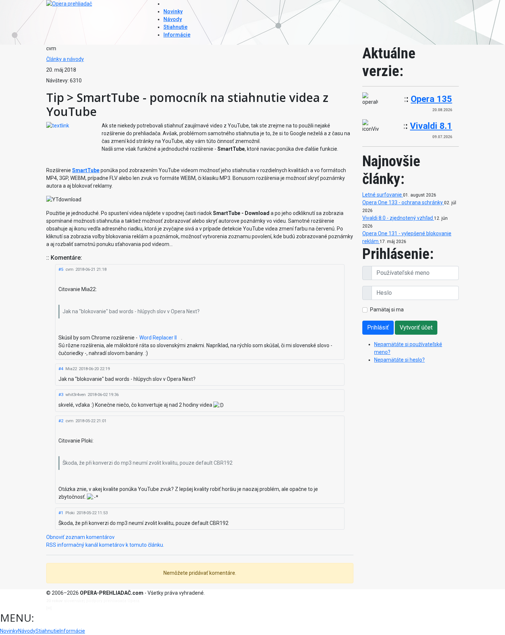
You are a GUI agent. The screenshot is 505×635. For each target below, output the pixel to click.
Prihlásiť (378, 327)
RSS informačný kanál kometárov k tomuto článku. (105, 545)
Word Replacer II (158, 338)
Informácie (176, 35)
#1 (60, 513)
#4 (60, 368)
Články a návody (65, 59)
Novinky (173, 11)
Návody (172, 19)
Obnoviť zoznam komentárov (80, 537)
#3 (60, 394)
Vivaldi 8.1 (431, 126)
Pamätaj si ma (387, 310)
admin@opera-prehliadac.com (83, 608)
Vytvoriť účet (416, 327)
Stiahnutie (175, 27)
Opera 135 (431, 99)
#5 (60, 269)
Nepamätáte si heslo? (399, 360)
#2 (60, 421)
